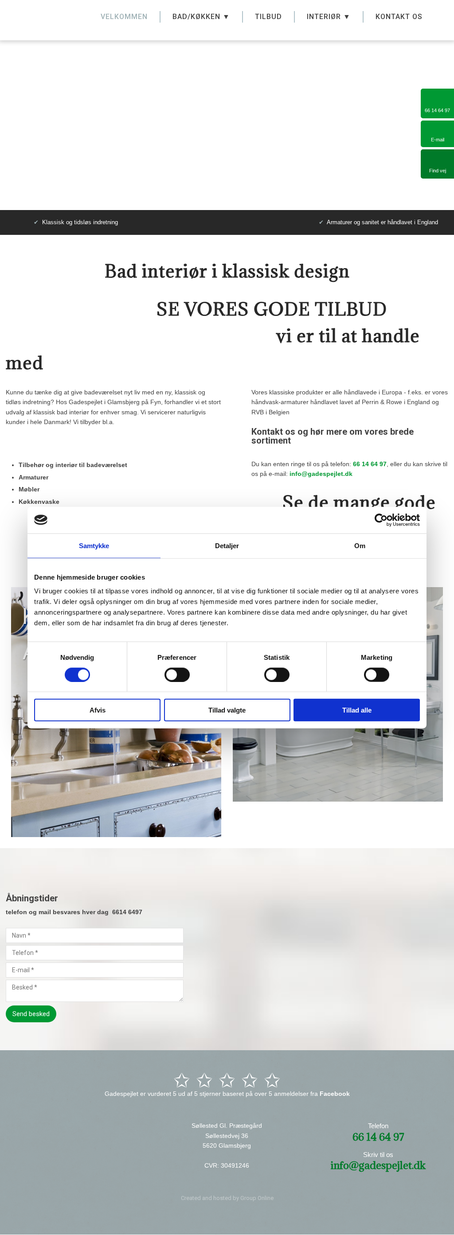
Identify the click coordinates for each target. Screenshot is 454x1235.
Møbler (29, 489)
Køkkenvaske (39, 501)
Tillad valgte (227, 710)
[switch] (177, 674)
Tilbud (268, 16)
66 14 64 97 (370, 464)
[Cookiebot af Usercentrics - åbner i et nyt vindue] (381, 519)
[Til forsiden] (47, 17)
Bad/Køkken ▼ (201, 16)
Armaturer (33, 477)
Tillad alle (357, 710)
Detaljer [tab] (227, 545)
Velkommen (124, 16)
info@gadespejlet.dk (321, 473)
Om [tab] (359, 545)
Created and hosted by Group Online (227, 1198)
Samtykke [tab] (94, 545)
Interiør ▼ (329, 16)
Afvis (98, 710)
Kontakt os (399, 16)
